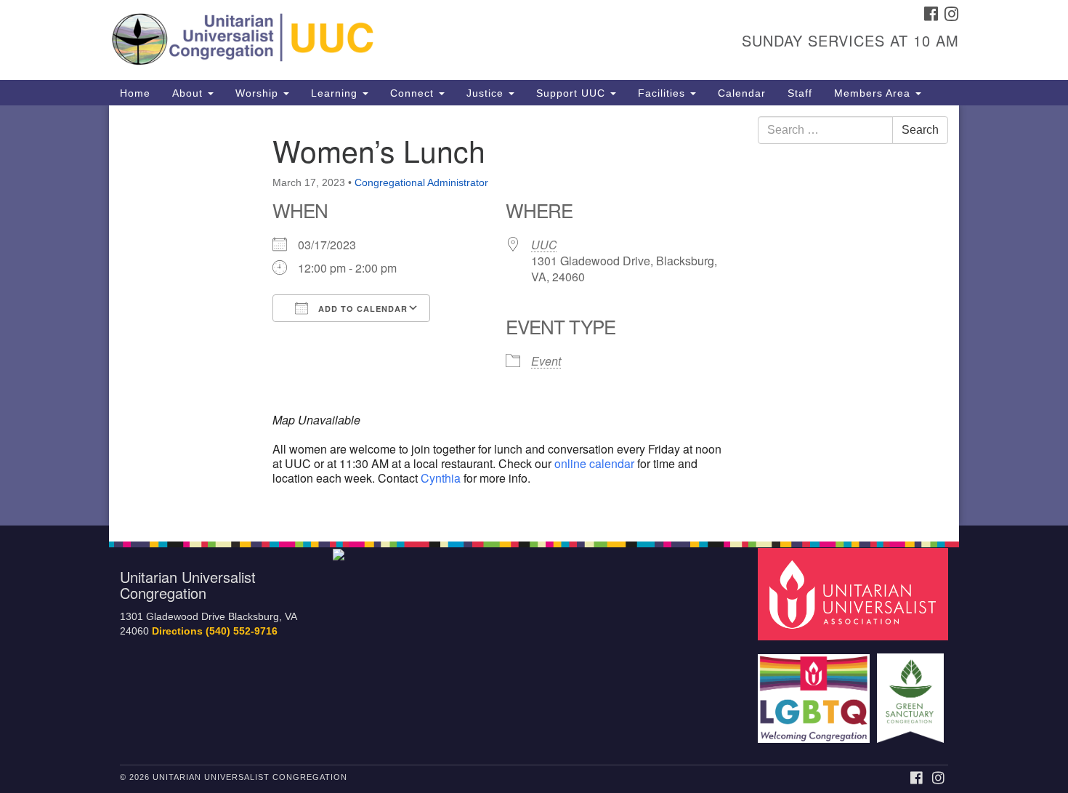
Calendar (742, 93)
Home (135, 93)
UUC (544, 244)
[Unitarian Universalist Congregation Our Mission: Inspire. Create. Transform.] (357, 40)
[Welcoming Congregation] (816, 690)
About (189, 93)
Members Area (874, 93)
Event (546, 361)
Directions (177, 631)
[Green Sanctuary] (912, 690)
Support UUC (572, 93)
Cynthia (442, 478)
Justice (486, 93)
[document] (534, 315)
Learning (336, 93)
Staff (800, 93)
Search (920, 130)
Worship (258, 93)
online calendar (594, 463)
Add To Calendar (361, 308)
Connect (413, 93)
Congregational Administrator (421, 182)
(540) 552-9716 (242, 631)
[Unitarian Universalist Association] (855, 593)
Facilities (663, 93)
